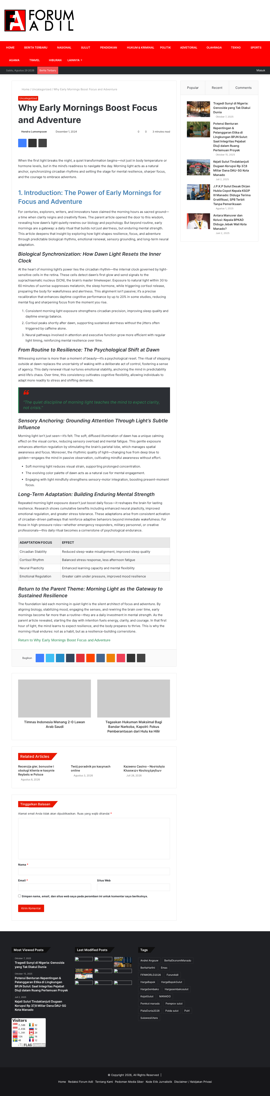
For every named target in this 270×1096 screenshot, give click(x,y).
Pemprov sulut (174, 1003)
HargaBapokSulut (171, 982)
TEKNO (235, 47)
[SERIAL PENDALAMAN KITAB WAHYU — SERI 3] (84, 986)
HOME (10, 47)
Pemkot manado (150, 1003)
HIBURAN (55, 60)
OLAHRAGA (214, 47)
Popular (193, 88)
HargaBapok (147, 982)
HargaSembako (149, 989)
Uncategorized (41, 89)
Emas (164, 967)
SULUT (85, 47)
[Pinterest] (80, 658)
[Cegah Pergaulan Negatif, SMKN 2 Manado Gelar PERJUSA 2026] (103, 962)
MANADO (165, 996)
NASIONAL (64, 47)
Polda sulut (171, 1010)
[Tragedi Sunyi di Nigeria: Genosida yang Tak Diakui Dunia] (198, 109)
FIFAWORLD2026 (150, 974)
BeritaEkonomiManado (177, 960)
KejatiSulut (146, 996)
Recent (217, 88)
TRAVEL (34, 60)
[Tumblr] (70, 658)
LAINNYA (74, 60)
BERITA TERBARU (35, 47)
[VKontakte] (100, 658)
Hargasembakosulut (176, 989)
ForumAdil (172, 974)
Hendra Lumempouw (34, 131)
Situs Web (104, 880)
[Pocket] (121, 658)
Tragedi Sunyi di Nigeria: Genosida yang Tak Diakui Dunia (231, 107)
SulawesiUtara (149, 1017)
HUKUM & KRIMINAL (140, 47)
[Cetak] (42, 143)
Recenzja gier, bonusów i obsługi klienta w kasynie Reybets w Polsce (36, 770)
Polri (187, 1010)
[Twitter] (50, 658)
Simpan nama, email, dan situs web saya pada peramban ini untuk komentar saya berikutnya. (85, 896)
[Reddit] (90, 658)
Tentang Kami (104, 1081)
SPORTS (255, 47)
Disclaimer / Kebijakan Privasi (193, 1081)
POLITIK (165, 47)
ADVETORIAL (188, 47)
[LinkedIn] (60, 658)
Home (25, 89)
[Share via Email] (32, 143)
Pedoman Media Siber (129, 1081)
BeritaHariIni (147, 967)
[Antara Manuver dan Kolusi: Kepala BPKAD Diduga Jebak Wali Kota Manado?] (198, 221)
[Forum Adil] (39, 20)
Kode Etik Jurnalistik (159, 1081)
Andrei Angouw (149, 960)
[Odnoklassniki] (111, 658)
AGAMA (13, 60)
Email (23, 880)
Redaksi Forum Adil (80, 1081)
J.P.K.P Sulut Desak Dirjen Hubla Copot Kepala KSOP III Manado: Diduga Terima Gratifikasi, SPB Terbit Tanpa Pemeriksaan (232, 195)
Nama (23, 864)
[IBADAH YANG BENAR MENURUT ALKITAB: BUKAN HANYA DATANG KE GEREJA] (84, 962)
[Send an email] (48, 131)
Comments (243, 88)
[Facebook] (22, 143)
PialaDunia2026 (149, 1010)
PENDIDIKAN (108, 47)
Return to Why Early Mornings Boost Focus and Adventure (64, 640)
